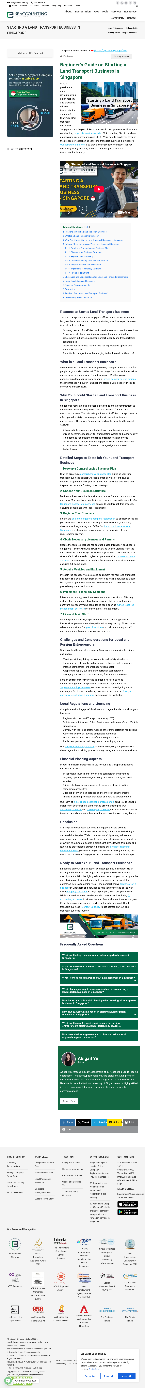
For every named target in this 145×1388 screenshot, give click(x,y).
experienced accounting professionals (94, 801)
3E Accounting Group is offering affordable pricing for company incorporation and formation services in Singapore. (100, 1212)
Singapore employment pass (75, 687)
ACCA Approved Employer (61, 1288)
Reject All (108, 1376)
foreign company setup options (119, 379)
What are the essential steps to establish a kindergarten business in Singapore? (99, 968)
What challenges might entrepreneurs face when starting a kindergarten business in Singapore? (95, 990)
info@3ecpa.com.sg (19, 3)
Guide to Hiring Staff (44, 1199)
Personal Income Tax (72, 1175)
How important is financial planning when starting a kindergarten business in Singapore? (99, 1002)
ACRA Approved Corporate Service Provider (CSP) (37, 1293)
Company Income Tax (72, 1169)
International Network (15, 1255)
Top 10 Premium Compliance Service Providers (61, 1253)
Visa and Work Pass (44, 1172)
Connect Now (69, 1101)
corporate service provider (88, 133)
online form (25, 148)
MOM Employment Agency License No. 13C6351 (84, 1291)
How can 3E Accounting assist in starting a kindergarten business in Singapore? (94, 1013)
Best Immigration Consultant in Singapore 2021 (130, 1259)
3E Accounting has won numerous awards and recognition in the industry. (98, 1190)
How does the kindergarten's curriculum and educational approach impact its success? (94, 1036)
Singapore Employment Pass (43, 1191)
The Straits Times (130, 1319)
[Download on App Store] (127, 1204)
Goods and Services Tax (71, 1184)
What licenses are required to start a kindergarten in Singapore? (98, 977)
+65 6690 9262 (40, 3)
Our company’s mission (72, 144)
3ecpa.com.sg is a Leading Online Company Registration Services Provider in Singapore (99, 1169)
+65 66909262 (127, 1173)
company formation (77, 891)
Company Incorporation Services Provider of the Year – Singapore (84, 1257)
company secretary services (79, 746)
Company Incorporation (13, 1164)
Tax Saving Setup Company (70, 1193)
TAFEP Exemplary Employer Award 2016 (38, 1259)
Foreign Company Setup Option (15, 1174)
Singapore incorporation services (77, 504)
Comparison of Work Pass (44, 1164)
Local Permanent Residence (43, 1181)
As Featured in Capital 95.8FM (38, 1319)
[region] (108, 1365)
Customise (90, 1376)
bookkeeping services (98, 809)
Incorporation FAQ (15, 1192)
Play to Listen (123, 56)
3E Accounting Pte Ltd (36, 1371)
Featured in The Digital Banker (15, 1319)
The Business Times (107, 1319)
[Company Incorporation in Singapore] (30, 101)
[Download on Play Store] (127, 1212)
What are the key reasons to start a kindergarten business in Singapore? (96, 956)
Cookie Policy (94, 1369)
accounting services (71, 809)
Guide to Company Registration (15, 1184)
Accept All (126, 1376)
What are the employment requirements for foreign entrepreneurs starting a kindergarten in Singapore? (91, 1024)
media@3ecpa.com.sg (133, 1194)
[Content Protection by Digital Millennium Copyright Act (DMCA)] (20, 1385)
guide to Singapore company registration (93, 518)
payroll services (94, 627)
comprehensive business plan (95, 474)
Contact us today (91, 906)
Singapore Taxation (71, 1162)
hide (87, 227)
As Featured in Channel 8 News (61, 1319)
